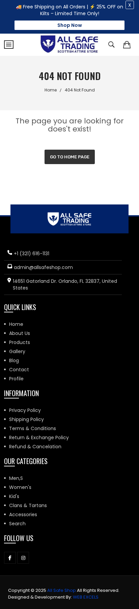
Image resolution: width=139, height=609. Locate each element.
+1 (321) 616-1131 (31, 253)
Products (19, 342)
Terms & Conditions (32, 428)
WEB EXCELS (86, 597)
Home (51, 90)
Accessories (23, 514)
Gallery (17, 351)
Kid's (14, 496)
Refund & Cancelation (35, 446)
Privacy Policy (25, 410)
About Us (19, 333)
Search (17, 523)
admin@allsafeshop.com (43, 267)
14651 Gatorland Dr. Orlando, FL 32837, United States (65, 284)
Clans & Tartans (28, 505)
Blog (14, 360)
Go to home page (69, 156)
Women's (20, 487)
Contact (19, 369)
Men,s (16, 478)
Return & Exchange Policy (39, 437)
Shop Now (69, 25)
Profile (16, 378)
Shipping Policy (26, 419)
